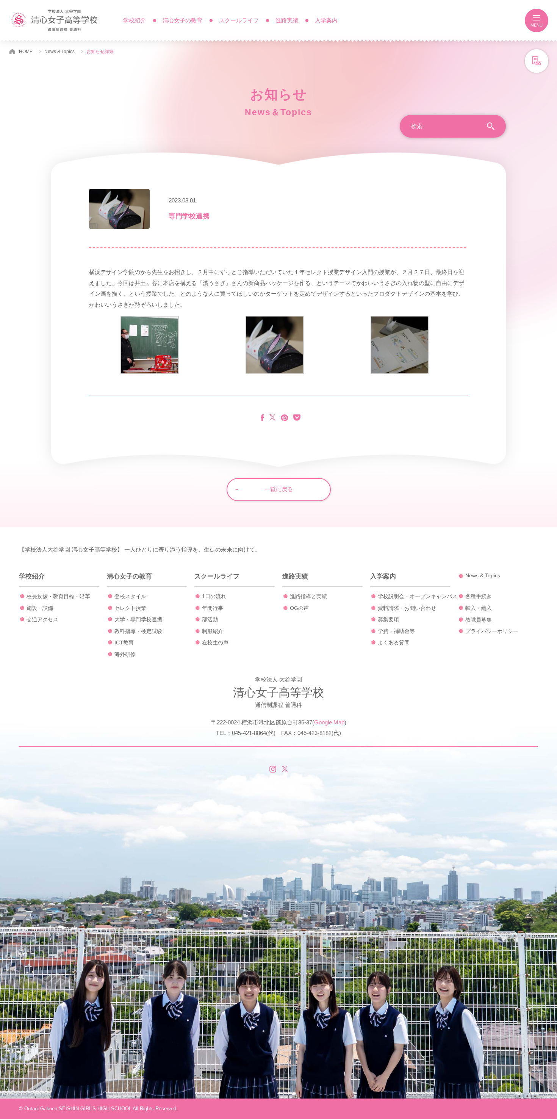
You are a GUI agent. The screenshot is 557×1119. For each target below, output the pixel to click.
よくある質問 (394, 642)
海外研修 (125, 654)
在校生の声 (215, 642)
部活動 (210, 619)
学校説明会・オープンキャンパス (417, 596)
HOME (26, 51)
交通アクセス (42, 619)
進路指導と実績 (308, 596)
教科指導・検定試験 (138, 631)
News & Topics (59, 51)
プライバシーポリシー (491, 631)
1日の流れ (214, 596)
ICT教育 (124, 642)
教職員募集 (478, 620)
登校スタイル (130, 596)
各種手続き (478, 596)
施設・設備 (40, 608)
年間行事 (212, 608)
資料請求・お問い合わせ (407, 608)
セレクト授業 (130, 608)
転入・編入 (478, 608)
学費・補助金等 (396, 631)
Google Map (329, 722)
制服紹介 (212, 631)
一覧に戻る (278, 489)
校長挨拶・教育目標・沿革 (58, 596)
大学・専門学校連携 (138, 619)
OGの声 (299, 608)
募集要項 (388, 619)
